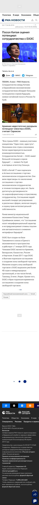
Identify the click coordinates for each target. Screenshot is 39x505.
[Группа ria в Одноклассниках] (30, 405)
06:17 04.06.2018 (8, 25)
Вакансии (5, 430)
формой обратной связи (11, 487)
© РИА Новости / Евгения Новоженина (13, 64)
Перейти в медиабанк (8, 65)
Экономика (25, 418)
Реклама (18, 422)
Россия (5, 297)
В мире (34, 418)
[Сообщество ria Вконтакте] (22, 405)
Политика (5, 418)
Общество (15, 418)
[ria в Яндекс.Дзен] (14, 405)
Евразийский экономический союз (15, 294)
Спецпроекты (7, 422)
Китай (33, 294)
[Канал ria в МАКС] (6, 405)
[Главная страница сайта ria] (13, 20)
